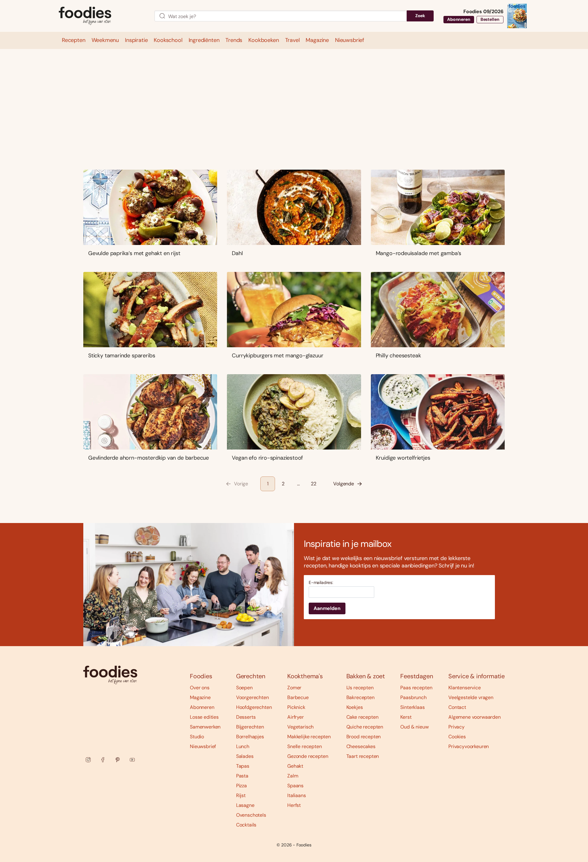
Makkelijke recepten (309, 736)
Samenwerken (205, 727)
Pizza (241, 785)
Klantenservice (464, 687)
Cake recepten (362, 717)
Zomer (294, 687)
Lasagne (245, 805)
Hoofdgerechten (254, 707)
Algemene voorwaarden (474, 717)
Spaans (295, 785)
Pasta (242, 776)
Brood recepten (363, 736)
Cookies (457, 736)
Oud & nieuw (414, 727)
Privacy (456, 727)
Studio (197, 736)
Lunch (242, 746)
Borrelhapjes (250, 736)
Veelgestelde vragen (470, 697)
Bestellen (490, 19)
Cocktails (246, 825)
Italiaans (296, 795)
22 (313, 483)
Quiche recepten (364, 727)
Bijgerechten (250, 727)
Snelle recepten (304, 746)
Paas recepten (416, 687)
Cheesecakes (360, 746)
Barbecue (298, 697)
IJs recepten (360, 687)
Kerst (405, 717)
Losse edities (204, 717)
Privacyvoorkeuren (468, 746)
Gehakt (295, 766)
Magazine (200, 697)
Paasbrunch (413, 697)
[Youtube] (132, 760)
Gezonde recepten (307, 756)
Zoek (420, 15)
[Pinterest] (118, 760)
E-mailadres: (321, 582)
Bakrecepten (360, 697)
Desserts (246, 717)
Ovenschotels (251, 815)
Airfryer (295, 717)
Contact (457, 707)
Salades (245, 756)
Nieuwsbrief (203, 746)
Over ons (199, 687)
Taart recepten (362, 756)
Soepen (244, 687)
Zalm (292, 776)
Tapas (242, 766)
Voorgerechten (252, 697)
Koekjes (354, 707)
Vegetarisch (300, 727)
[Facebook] (103, 760)
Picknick (296, 707)
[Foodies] (102, 16)
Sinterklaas (412, 707)
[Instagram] (88, 760)
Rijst (241, 795)
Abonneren (458, 19)
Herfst (294, 805)
